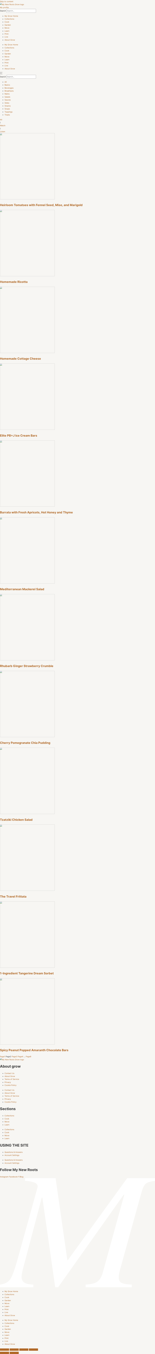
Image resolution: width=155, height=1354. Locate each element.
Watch (2, 125)
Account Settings (12, 1155)
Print (7, 34)
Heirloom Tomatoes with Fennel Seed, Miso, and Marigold (41, 205)
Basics (7, 85)
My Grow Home (11, 16)
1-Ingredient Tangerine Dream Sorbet (27, 973)
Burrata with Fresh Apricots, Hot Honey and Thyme (37, 512)
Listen (2, 131)
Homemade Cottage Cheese (20, 358)
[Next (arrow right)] (14, 1353)
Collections (9, 19)
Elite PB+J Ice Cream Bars (18, 435)
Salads (7, 97)
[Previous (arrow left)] (4, 1353)
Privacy (8, 1082)
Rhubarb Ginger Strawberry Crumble (26, 666)
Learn (7, 31)
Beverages (9, 88)
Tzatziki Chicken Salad (16, 819)
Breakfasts (9, 91)
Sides (7, 103)
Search (3, 11)
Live (6, 37)
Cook (7, 22)
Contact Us (9, 1073)
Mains (7, 94)
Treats (7, 115)
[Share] (23, 1349)
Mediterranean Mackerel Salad (22, 589)
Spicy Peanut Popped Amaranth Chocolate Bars (34, 1050)
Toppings (8, 112)
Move (7, 28)
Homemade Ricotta (14, 282)
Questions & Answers (14, 1152)
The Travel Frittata (13, 896)
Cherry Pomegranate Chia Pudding (25, 743)
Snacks (8, 106)
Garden (8, 25)
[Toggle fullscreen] (14, 1349)
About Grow (10, 40)
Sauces (8, 100)
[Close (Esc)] (33, 1349)
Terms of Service (12, 1079)
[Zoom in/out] (4, 1349)
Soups (7, 109)
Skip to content (6, 1)
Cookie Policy (10, 1085)
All (6, 82)
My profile (4, 7)
